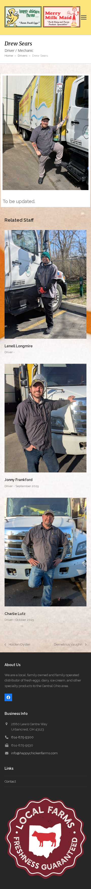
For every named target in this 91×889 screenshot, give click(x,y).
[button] (83, 17)
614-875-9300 (22, 737)
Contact (10, 781)
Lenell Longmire (19, 346)
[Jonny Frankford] (45, 418)
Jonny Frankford (18, 480)
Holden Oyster (17, 645)
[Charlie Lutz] (45, 552)
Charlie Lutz (15, 614)
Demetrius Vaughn (68, 645)
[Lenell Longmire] (45, 284)
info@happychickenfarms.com (34, 753)
